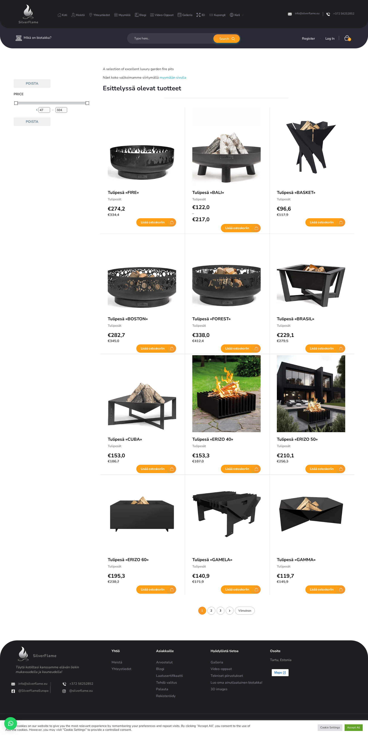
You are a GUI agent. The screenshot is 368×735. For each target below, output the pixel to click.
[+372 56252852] (328, 14)
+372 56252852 (343, 14)
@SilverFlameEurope (38, 691)
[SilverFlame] (28, 11)
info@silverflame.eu (307, 13)
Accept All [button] (353, 727)
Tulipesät (114, 199)
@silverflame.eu (77, 691)
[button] (10, 723)
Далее (230, 611)
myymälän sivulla (173, 77)
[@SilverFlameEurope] (18, 691)
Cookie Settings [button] (330, 727)
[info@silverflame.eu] (290, 14)
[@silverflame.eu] (60, 691)
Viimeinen (244, 611)
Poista (32, 83)
